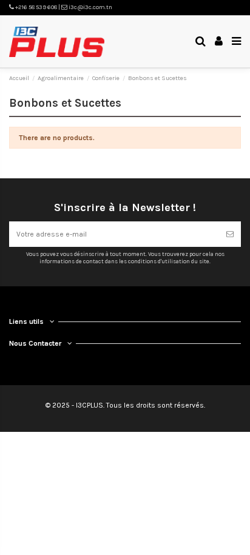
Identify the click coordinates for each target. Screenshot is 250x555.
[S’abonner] (230, 234)
